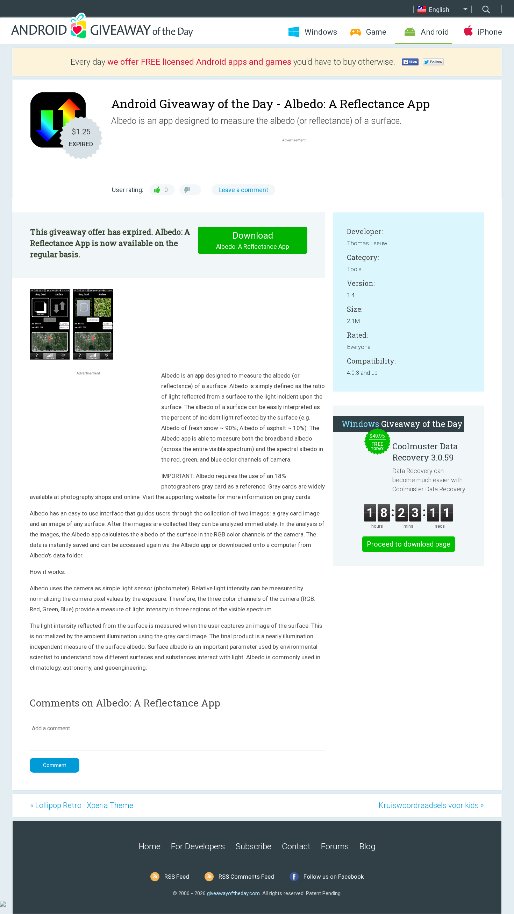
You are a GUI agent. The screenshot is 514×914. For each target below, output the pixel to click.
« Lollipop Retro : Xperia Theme (81, 805)
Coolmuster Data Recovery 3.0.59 (425, 452)
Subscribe (253, 846)
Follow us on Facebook (334, 876)
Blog (367, 846)
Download (252, 240)
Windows (321, 32)
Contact (296, 846)
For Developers (198, 846)
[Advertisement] (297, 160)
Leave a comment (243, 190)
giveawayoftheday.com (233, 893)
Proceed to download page (408, 544)
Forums (335, 846)
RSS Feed (176, 876)
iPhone (490, 32)
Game (376, 32)
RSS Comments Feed (246, 876)
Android (435, 32)
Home (149, 846)
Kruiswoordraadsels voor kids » (431, 805)
